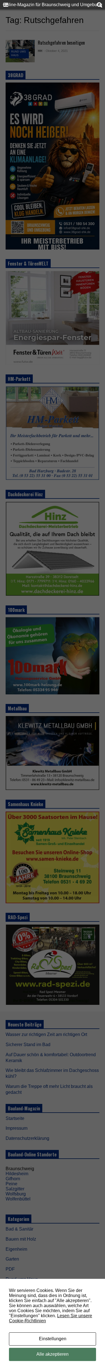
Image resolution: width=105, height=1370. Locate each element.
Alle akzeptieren (52, 1354)
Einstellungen (52, 1338)
